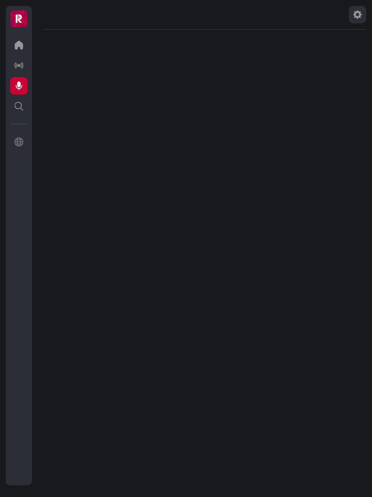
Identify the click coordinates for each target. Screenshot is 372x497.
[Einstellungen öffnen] (357, 14)
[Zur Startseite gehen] (19, 45)
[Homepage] (19, 19)
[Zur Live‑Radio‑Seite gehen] (19, 65)
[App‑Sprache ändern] (19, 142)
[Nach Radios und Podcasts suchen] (19, 106)
